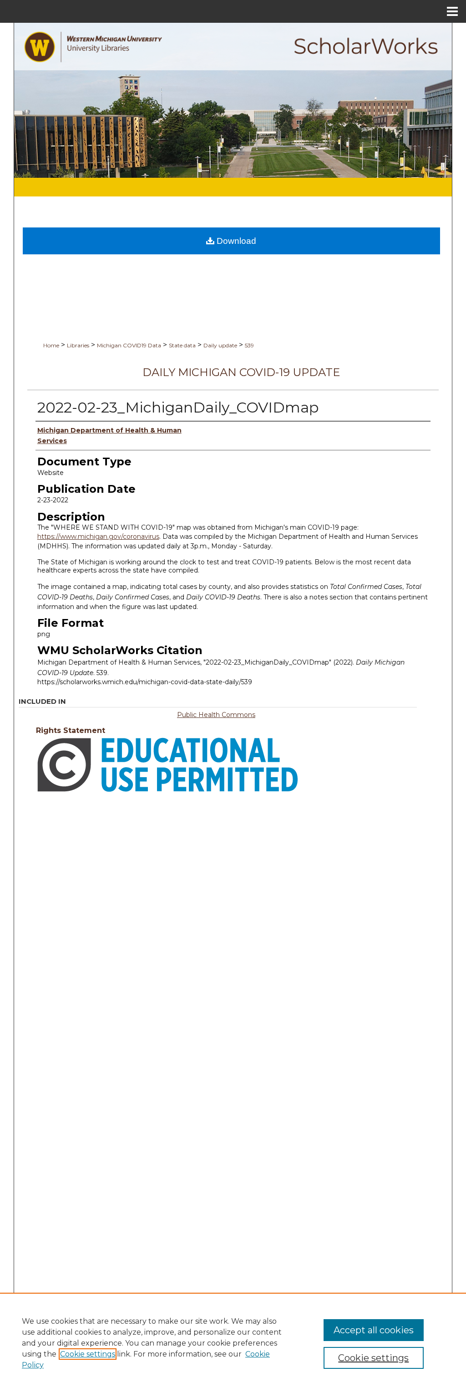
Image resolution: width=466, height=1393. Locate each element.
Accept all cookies (374, 1330)
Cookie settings (87, 1354)
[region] (233, 1343)
